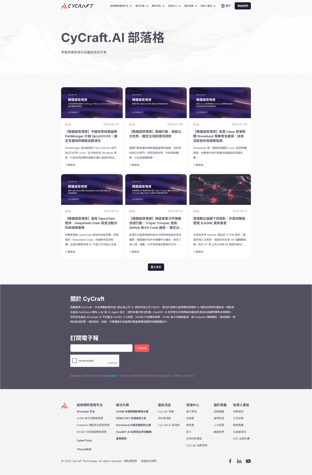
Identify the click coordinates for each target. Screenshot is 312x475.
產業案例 (121, 438)
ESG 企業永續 (241, 438)
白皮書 (190, 418)
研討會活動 (164, 418)
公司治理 (238, 418)
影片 (188, 432)
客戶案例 (191, 411)
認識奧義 (219, 411)
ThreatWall (84, 449)
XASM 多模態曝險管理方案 (132, 411)
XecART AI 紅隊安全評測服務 (134, 432)
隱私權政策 (112, 375)
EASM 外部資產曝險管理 (91, 432)
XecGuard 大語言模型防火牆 (133, 425)
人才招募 (219, 425)
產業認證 (219, 418)
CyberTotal (84, 440)
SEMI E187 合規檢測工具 (131, 418)
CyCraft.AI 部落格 (169, 425)
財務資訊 (238, 411)
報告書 (190, 425)
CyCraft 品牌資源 (196, 445)
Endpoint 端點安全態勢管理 (93, 425)
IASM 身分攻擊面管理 (90, 418)
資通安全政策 (148, 461)
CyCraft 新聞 (166, 411)
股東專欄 (238, 425)
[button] (122, 5)
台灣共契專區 (194, 438)
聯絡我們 (219, 432)
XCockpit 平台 (86, 411)
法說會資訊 (239, 432)
